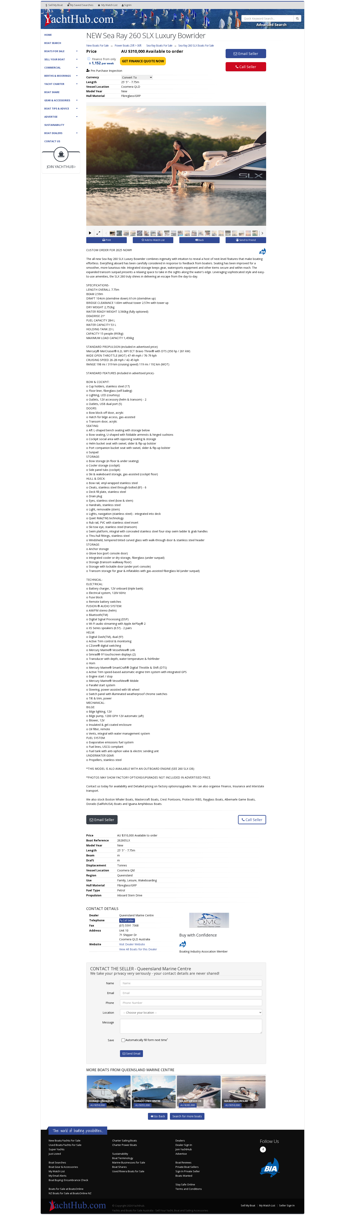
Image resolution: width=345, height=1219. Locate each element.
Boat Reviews (183, 1162)
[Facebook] (263, 1149)
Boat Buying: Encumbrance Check (68, 1180)
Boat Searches (57, 1162)
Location (108, 1012)
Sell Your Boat (54, 59)
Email (110, 993)
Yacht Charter (54, 84)
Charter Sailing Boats (124, 1140)
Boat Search (52, 43)
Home (48, 35)
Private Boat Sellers (187, 1167)
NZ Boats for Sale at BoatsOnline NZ (70, 1193)
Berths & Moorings (57, 76)
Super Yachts (56, 1149)
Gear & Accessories (57, 100)
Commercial (52, 67)
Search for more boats (187, 1116)
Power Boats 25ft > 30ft (128, 45)
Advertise (51, 116)
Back (201, 240)
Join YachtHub (183, 1149)
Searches (81, 5)
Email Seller (247, 53)
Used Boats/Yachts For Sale (65, 1145)
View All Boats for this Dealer (138, 949)
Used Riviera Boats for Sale (128, 1171)
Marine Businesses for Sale (128, 1162)
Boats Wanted (183, 1175)
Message (108, 1022)
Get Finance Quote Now (143, 61)
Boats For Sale (54, 51)
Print (108, 240)
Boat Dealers (53, 133)
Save (111, 1040)
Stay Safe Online (185, 1184)
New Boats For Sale (97, 45)
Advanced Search (271, 24)
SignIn (128, 5)
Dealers (180, 1140)
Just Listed (55, 1153)
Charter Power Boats (124, 1145)
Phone (110, 1003)
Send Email (132, 1053)
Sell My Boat (55, 5)
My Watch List (57, 1171)
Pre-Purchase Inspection (106, 71)
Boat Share (51, 92)
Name (110, 983)
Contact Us (52, 141)
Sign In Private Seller (187, 1171)
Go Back (159, 1116)
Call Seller (247, 66)
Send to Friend (247, 240)
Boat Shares (119, 1167)
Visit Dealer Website (132, 944)
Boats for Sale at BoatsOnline (66, 1189)
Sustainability (54, 125)
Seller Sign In (287, 1205)
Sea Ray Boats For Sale (159, 45)
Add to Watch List (154, 240)
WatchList (109, 5)
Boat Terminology (122, 1158)
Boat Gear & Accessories (63, 1167)
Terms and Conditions (188, 1189)
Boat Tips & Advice (56, 108)
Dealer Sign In (183, 1145)
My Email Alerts (57, 1175)
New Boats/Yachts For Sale (64, 1140)
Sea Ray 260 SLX (196, 45)
